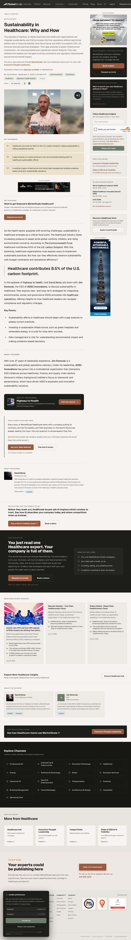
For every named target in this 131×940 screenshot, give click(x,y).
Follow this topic (108, 148)
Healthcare (10, 19)
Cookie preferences (120, 936)
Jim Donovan (72, 695)
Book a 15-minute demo (92, 867)
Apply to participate (108, 230)
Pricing (85, 4)
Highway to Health (31, 69)
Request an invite (15, 217)
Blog (93, 4)
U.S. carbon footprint (52, 247)
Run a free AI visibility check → (24, 523)
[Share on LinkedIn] (29, 83)
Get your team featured (21, 447)
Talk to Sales (72, 905)
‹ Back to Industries (11, 14)
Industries (59, 4)
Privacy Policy (85, 936)
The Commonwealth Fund (58, 243)
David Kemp (55, 282)
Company (19, 713)
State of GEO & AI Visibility (104, 170)
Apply (58, 915)
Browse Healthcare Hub (114, 676)
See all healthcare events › (102, 206)
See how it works (45, 447)
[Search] (105, 4)
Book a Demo (72, 915)
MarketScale (36, 62)
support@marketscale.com (103, 144)
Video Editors (61, 902)
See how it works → (99, 104)
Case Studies (49, 902)
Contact (70, 902)
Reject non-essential (26, 927)
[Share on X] (24, 83)
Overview (27, 4)
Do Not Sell (108, 936)
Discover (47, 4)
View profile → (19, 491)
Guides (59, 912)
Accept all (26, 920)
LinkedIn (29, 492)
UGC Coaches (61, 908)
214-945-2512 (111, 141)
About (99, 4)
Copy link (17, 83)
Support (70, 918)
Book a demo (108, 66)
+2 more (42, 78)
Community (73, 4)
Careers (70, 908)
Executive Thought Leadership (17, 65)
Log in (112, 4)
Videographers (61, 905)
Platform (37, 4)
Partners (70, 912)
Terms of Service (97, 936)
